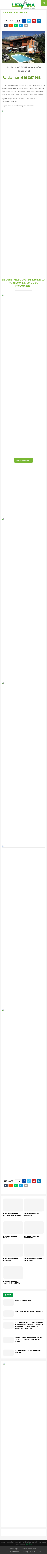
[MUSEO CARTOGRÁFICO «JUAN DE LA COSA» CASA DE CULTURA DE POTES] (8, 1340)
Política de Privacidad (29, 1549)
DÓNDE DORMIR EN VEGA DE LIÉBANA (34, 1259)
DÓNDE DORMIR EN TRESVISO (31, 1214)
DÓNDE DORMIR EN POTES (10, 1237)
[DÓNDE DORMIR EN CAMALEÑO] (13, 1250)
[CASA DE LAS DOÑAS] (8, 1302)
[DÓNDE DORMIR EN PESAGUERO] (34, 1227)
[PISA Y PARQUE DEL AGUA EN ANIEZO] (8, 1313)
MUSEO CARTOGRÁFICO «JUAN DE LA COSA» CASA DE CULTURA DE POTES (28, 1339)
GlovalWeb (29, 1544)
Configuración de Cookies (33, 1551)
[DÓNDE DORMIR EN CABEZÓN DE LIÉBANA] (13, 1272)
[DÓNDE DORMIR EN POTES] (13, 1227)
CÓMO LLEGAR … (23, 460)
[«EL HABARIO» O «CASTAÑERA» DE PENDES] (8, 1353)
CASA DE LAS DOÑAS (23, 1300)
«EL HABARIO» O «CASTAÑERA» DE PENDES (28, 1351)
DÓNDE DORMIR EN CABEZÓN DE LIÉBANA (11, 1282)
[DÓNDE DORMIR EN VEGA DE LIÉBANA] (34, 1250)
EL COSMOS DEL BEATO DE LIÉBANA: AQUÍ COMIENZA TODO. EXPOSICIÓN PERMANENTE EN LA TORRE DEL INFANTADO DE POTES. (29, 1326)
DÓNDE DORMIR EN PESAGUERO (31, 1237)
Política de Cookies (12, 1551)
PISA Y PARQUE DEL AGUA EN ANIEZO (29, 1311)
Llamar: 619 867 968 (24, 77)
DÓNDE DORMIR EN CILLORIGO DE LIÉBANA (12, 1214)
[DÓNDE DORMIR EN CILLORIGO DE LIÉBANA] (13, 1205)
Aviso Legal (14, 1549)
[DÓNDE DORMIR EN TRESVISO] (34, 1205)
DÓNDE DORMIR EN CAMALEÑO (10, 1259)
